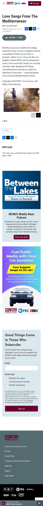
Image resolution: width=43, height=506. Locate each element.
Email (7, 363)
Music (7, 130)
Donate (35, 3)
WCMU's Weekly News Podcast (21, 215)
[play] (3, 503)
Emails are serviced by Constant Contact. (19, 401)
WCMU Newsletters (17, 385)
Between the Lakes (17, 378)
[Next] (38, 115)
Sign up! (21, 408)
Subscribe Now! (21, 237)
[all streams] (40, 503)
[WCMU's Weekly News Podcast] (21, 190)
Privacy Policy (9, 456)
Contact (7, 451)
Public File (8, 466)
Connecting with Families (19, 381)
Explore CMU (9, 476)
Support (7, 471)
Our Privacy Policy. (27, 402)
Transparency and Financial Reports (17, 461)
